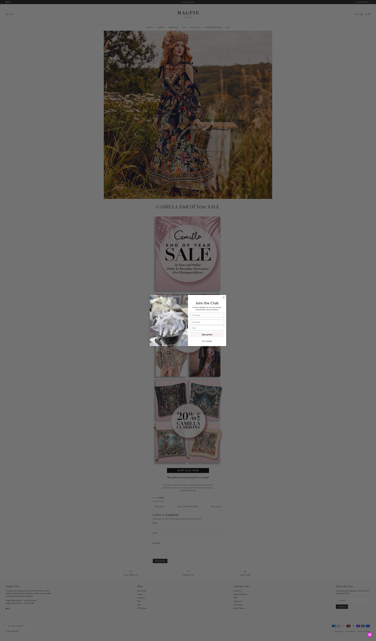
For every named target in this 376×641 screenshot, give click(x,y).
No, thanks (207, 341)
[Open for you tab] (369, 634)
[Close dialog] (223, 297)
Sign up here (207, 334)
